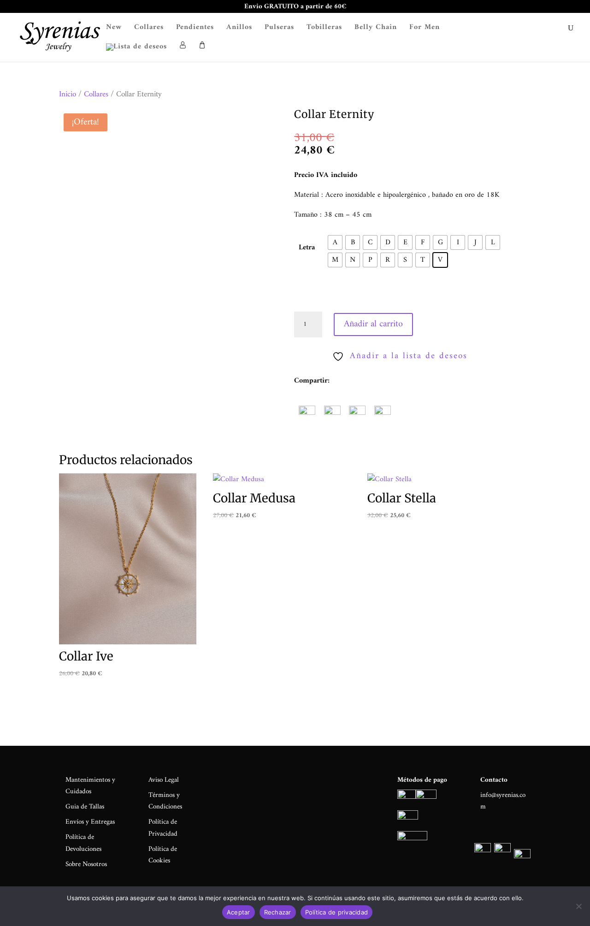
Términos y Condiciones (165, 801)
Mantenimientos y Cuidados (90, 786)
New (114, 29)
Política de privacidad (336, 912)
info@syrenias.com (502, 801)
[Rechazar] (578, 906)
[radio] (335, 242)
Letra (307, 247)
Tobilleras (324, 29)
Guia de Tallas (84, 807)
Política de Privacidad (162, 828)
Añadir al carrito (373, 324)
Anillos (239, 29)
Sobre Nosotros (86, 864)
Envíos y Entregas (90, 822)
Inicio (67, 94)
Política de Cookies (162, 855)
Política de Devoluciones (83, 843)
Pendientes (195, 29)
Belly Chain (375, 29)
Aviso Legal (163, 780)
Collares (149, 29)
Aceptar (238, 912)
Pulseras (279, 29)
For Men (424, 29)
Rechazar (277, 912)
